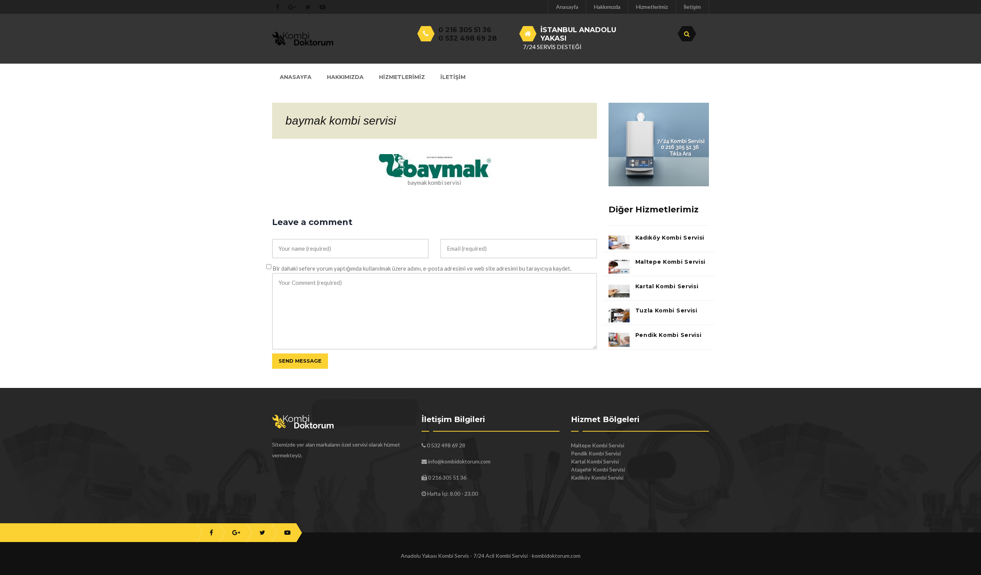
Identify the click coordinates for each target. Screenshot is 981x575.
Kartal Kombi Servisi (667, 286)
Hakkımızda (607, 6)
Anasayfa (567, 6)
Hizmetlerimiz (652, 6)
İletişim (692, 6)
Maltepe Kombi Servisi (670, 261)
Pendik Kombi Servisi (668, 335)
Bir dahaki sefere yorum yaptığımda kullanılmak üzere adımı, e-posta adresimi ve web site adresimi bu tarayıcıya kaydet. (421, 268)
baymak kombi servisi (340, 120)
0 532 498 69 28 (467, 38)
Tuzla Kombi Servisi (666, 310)
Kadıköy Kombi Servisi (670, 237)
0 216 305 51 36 (464, 30)
